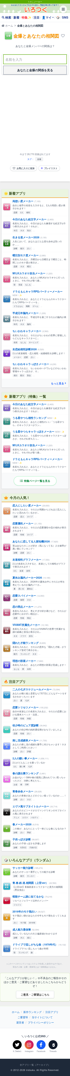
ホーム (8, 25)
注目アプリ (51, 1012)
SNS (65, 17)
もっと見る (57, 383)
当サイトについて (42, 1017)
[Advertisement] (35, 114)
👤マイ (47, 17)
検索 (8, 17)
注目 (37, 17)
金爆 (39, 158)
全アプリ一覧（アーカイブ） (35, 1064)
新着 (16, 17)
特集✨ (26, 17)
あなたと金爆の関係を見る (35, 70)
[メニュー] (63, 9)
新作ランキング (32, 1012)
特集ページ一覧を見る (36, 481)
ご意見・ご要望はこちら (35, 994)
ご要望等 (23, 1017)
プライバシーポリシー (41, 1022)
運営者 (20, 1022)
